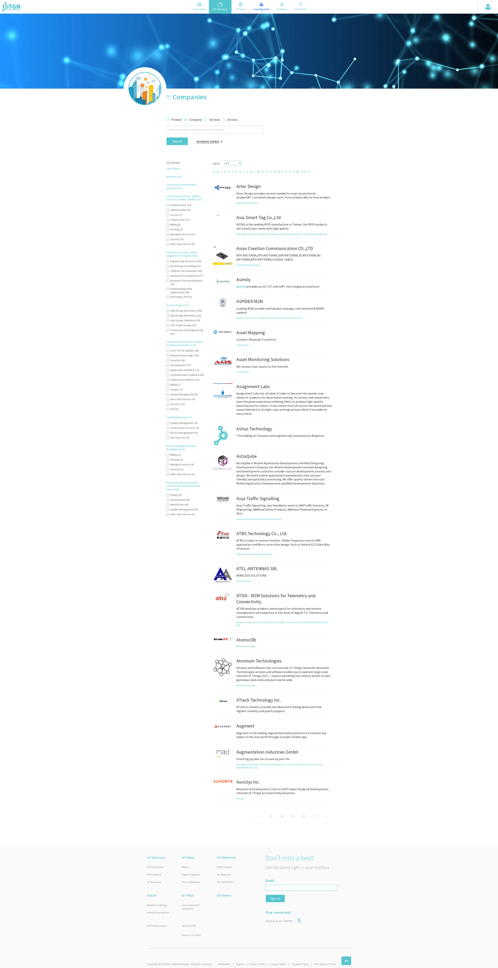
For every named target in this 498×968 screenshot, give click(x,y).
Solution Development (302, 622)
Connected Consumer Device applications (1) (181, 186)
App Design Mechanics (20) (185, 315)
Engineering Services (271, 519)
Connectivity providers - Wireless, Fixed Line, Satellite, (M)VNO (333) (184, 198)
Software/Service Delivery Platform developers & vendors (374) (184, 343)
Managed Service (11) (182, 234)
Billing (286, 317)
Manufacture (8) (179, 504)
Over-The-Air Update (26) (184, 350)
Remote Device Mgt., (275, 622)
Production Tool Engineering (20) (186, 331)
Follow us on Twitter (279, 921)
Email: (270, 880)
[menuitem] (214, 172)
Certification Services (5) (184, 428)
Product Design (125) (177, 305)
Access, (261, 317)
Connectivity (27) (180, 219)
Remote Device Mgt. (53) (184, 355)
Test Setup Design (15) (183, 325)
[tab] (199, 7)
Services (214, 120)
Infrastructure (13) (180, 205)
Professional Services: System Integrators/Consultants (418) (182, 254)
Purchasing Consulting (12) (185, 266)
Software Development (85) (186, 271)
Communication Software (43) (187, 375)
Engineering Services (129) (185, 261)
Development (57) (180, 365)
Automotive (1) (174, 176)
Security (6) (176, 239)
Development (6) (179, 499)
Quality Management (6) (184, 423)
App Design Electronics (247, 202)
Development (243, 767)
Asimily (241, 286)
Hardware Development (315, 234)
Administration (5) (180, 210)
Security (254, 767)
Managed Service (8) (182, 464)
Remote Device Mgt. (246, 646)
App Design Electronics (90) (186, 310)
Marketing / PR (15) (181, 297)
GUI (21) (174, 409)
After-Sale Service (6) (182, 244)
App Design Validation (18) (185, 320)
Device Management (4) (183, 432)
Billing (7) (175, 384)
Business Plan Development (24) (186, 282)
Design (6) (176, 495)
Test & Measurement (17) (179, 417)
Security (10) (177, 404)
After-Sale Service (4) (182, 399)
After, (257, 764)
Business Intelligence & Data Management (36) (181, 447)
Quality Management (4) (184, 394)
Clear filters (173, 168)
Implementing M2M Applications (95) (181, 290)
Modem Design (264, 554)
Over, (288, 622)
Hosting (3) (176, 229)
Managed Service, (274, 317)
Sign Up (275, 898)
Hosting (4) (176, 459)
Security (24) (177, 360)
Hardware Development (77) (186, 275)
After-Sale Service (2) (182, 514)
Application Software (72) (184, 370)
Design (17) (176, 389)
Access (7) (176, 215)
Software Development (291, 234)
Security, (264, 764)
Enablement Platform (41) (185, 379)
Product (176, 120)
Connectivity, (250, 317)
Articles (232, 120)
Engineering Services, (269, 234)
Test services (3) (179, 437)
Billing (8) (175, 224)
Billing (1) (175, 454)
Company (195, 120)
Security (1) (176, 469)
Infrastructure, (316, 764)
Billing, (240, 317)
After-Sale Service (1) (182, 474)
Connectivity (296, 317)
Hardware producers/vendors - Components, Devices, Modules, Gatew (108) (183, 486)
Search (177, 141)
